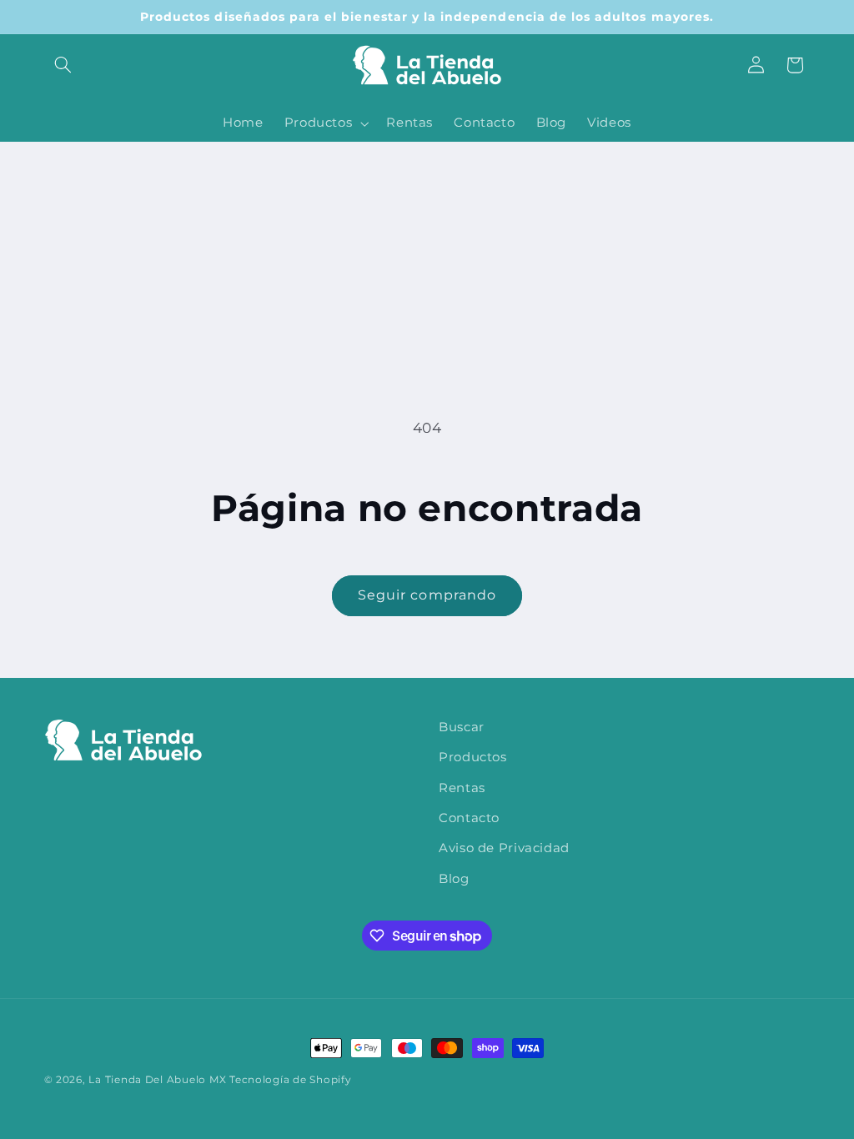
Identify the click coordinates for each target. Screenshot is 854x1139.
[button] (63, 65)
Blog (454, 878)
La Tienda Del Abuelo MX (157, 1080)
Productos (473, 757)
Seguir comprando (427, 595)
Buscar (462, 727)
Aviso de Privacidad (504, 848)
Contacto (469, 817)
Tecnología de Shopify (290, 1080)
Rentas (462, 787)
